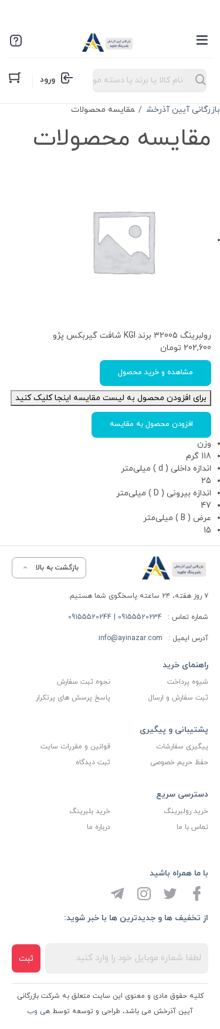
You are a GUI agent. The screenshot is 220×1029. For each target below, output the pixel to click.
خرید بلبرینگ (89, 811)
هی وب (38, 1011)
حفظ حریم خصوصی (179, 762)
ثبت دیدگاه (93, 762)
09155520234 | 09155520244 (115, 617)
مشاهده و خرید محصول (155, 372)
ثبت (26, 958)
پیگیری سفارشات (182, 746)
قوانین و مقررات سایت (75, 746)
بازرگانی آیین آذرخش (183, 109)
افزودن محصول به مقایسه (151, 424)
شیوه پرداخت (187, 682)
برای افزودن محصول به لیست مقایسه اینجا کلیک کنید (111, 398)
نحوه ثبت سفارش (83, 682)
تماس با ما (192, 827)
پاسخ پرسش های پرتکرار (73, 697)
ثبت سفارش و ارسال (178, 697)
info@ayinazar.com (131, 638)
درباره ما (98, 827)
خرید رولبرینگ (186, 811)
